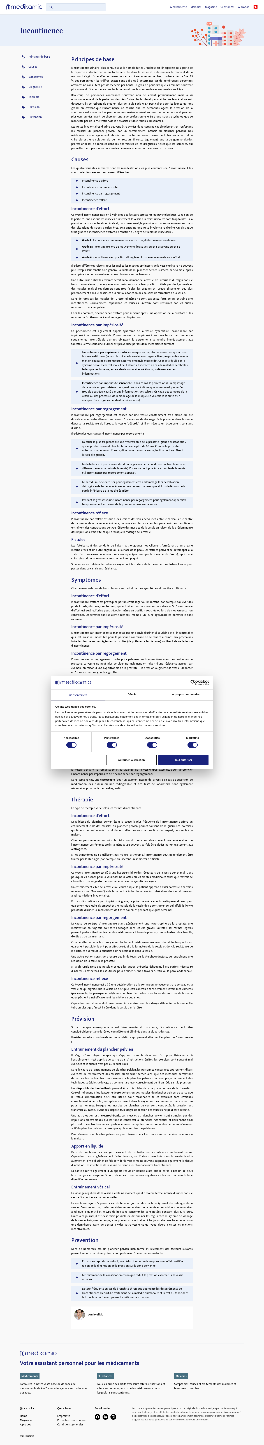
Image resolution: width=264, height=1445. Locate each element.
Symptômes (36, 77)
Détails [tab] (132, 694)
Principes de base (39, 57)
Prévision (34, 107)
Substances (228, 7)
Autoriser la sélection (131, 759)
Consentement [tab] (78, 694)
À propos (25, 1425)
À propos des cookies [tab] (186, 694)
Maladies (196, 7)
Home (23, 1416)
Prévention (35, 117)
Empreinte (63, 1416)
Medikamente (178, 7)
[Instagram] (113, 1417)
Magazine (211, 7)
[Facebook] (97, 1417)
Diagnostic (35, 87)
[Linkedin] (105, 1417)
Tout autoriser (183, 759)
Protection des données (72, 1420)
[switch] (112, 745)
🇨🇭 (255, 7)
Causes (33, 67)
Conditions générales (70, 1425)
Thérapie (34, 97)
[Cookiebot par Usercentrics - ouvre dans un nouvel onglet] (193, 682)
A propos (243, 7)
